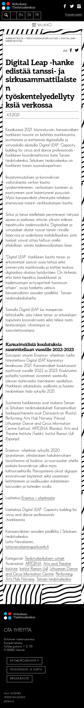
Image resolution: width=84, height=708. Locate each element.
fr (37, 15)
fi (13, 15)
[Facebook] (65, 6)
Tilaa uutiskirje (12, 693)
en (21, 15)
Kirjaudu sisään (73, 14)
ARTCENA (33, 563)
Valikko (44, 25)
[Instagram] (79, 6)
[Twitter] (72, 6)
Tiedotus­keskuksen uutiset (41, 38)
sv (29, 15)
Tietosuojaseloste (15, 697)
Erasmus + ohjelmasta (38, 498)
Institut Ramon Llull (34, 568)
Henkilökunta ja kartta (26, 669)
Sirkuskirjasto (19, 678)
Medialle (9, 701)
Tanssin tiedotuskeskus (54, 579)
